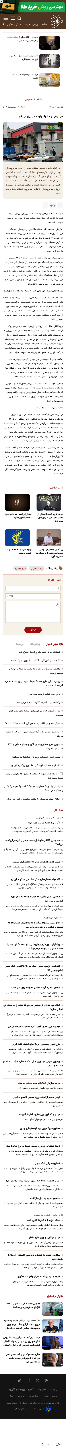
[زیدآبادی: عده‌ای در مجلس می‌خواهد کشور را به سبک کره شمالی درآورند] (49, 537)
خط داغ (58, 811)
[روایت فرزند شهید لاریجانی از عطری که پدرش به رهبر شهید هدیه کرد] (49, 502)
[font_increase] (60, 205)
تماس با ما (42, 1390)
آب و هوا (21, 1396)
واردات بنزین (37, 568)
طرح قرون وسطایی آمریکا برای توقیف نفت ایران (36, 1044)
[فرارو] (56, 21)
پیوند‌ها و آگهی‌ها (16, 1390)
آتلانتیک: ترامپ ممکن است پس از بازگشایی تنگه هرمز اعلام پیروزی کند (34, 968)
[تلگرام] (19, 1380)
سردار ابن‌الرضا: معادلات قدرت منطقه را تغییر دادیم (18, 516)
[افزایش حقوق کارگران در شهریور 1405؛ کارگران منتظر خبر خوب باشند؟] (52, 1309)
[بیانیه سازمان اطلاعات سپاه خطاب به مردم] (17, 537)
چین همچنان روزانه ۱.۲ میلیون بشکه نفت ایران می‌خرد (33, 1181)
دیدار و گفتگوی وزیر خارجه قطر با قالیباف (39, 1115)
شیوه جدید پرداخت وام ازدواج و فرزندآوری (38, 1277)
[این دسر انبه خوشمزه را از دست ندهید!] (49, 80)
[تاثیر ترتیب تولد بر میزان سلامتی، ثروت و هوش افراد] (49, 61)
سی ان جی (20, 568)
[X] (37, 1380)
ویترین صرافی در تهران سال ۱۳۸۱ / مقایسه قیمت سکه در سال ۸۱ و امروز (33, 1064)
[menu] (5, 18)
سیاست (44, 24)
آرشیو (30, 1390)
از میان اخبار (56, 488)
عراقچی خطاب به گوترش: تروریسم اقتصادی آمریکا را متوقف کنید (35, 1257)
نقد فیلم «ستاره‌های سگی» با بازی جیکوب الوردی (35, 765)
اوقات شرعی (34, 1396)
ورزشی (35, 24)
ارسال (33, 630)
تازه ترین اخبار (54, 644)
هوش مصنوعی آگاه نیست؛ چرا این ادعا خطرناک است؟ (32, 723)
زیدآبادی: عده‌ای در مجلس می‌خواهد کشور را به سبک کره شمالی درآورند (49, 553)
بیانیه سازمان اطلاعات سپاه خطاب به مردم (19, 551)
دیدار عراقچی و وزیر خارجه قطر (44, 1238)
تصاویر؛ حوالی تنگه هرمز (47, 1163)
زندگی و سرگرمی (14, 24)
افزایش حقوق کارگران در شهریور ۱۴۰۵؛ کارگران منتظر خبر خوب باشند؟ (23, 1305)
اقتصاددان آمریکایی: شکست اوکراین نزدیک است (35, 660)
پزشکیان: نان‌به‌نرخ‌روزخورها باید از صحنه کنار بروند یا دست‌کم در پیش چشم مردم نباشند (35, 946)
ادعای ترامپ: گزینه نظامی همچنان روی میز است (36, 988)
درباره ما (54, 1390)
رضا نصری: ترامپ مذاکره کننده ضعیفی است (38, 702)
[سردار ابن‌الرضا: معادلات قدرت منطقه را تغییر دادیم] (17, 502)
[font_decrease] (45, 205)
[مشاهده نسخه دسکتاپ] (13, 18)
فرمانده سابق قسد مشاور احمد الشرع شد (39, 652)
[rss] (47, 1380)
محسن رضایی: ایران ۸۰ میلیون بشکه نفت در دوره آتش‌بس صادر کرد (37, 899)
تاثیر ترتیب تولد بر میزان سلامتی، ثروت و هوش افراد (23, 57)
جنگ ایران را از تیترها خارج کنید (43, 1220)
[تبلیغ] (33, 7)
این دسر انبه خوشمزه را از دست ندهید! (24, 76)
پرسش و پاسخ (50, 1396)
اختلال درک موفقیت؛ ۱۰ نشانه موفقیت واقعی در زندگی (33, 799)
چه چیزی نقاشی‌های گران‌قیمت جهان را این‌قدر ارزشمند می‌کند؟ (22, 39)
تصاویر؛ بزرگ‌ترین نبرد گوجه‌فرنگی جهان (40, 1129)
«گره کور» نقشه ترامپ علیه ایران (44, 694)
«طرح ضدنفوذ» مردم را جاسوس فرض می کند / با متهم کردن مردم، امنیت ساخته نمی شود (23, 1358)
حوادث (27, 24)
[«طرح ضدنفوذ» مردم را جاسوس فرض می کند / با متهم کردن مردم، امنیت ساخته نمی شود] (52, 1360)
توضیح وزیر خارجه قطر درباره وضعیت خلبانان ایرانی (34, 1027)
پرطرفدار (35, 644)
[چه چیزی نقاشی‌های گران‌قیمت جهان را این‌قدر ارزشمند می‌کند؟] (49, 43)
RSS (11, 1396)
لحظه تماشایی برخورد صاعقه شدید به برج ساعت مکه (33, 1146)
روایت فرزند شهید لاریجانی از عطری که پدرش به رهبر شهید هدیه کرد (50, 518)
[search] (19, 18)
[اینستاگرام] (28, 1380)
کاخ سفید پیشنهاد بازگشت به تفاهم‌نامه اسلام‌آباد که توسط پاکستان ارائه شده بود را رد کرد (35, 925)
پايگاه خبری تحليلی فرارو (27, 1403)
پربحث (20, 644)
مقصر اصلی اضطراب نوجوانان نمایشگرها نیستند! (36, 757)
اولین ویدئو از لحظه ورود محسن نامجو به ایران (36, 1097)
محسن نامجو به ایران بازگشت (45, 1198)
